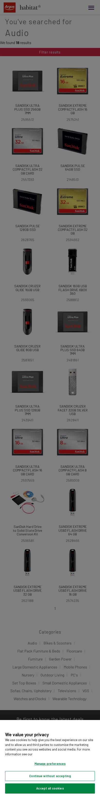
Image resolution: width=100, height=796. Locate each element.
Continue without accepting (50, 776)
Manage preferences (50, 764)
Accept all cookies (50, 788)
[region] (50, 758)
